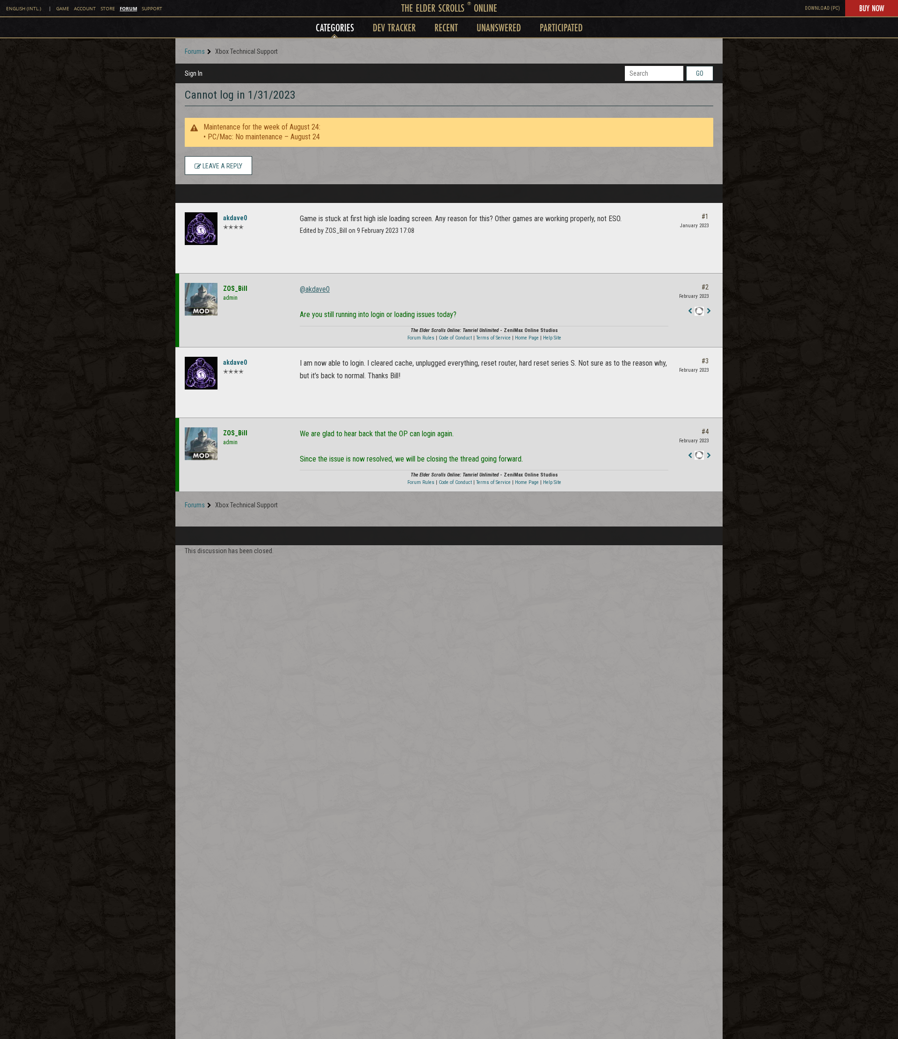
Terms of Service (493, 338)
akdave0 (235, 218)
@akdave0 (315, 289)
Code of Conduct (455, 338)
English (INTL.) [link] (23, 9)
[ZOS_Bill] (201, 299)
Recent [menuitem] (446, 27)
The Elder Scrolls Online (449, 7)
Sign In (194, 73)
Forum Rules (421, 338)
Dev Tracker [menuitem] (394, 27)
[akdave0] (201, 228)
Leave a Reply (221, 166)
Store (108, 9)
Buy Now (871, 8)
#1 (705, 216)
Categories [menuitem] (335, 27)
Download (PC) (822, 8)
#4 (705, 431)
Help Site (552, 338)
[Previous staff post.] (690, 311)
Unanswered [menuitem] (499, 27)
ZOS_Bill (235, 288)
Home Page (527, 338)
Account (85, 9)
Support (152, 9)
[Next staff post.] (708, 311)
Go (699, 73)
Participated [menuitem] (561, 27)
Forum (128, 8)
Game (62, 9)
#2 (705, 287)
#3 (705, 361)
